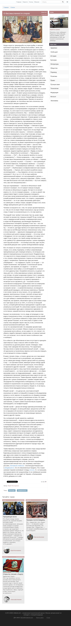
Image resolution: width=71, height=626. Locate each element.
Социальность (22, 490)
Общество (44, 12)
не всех (31, 470)
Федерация (54, 92)
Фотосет (53, 96)
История (53, 56)
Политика (53, 76)
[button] (67, 2)
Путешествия (55, 84)
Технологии (54, 88)
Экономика (54, 101)
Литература (54, 64)
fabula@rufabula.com (26, 617)
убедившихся (9, 468)
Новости (25, 2)
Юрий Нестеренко (13, 486)
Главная (18, 2)
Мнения (36, 2)
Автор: (5, 486)
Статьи (31, 2)
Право (52, 80)
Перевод (53, 72)
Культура (12, 490)
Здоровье (53, 48)
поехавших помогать (17, 466)
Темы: (5, 490)
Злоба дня (54, 52)
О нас (48, 617)
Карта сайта (39, 617)
